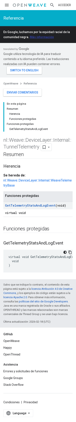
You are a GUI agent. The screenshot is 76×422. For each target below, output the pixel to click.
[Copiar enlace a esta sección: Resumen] (28, 154)
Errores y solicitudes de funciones (25, 371)
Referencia (13, 18)
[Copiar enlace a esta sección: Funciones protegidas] (53, 229)
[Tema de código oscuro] (65, 252)
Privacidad (31, 402)
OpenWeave (10, 83)
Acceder (64, 5)
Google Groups (13, 378)
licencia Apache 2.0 (15, 297)
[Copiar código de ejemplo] (70, 252)
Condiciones (11, 402)
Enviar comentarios (22, 92)
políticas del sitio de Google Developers (43, 301)
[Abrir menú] (7, 5)
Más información (42, 37)
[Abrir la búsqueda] (52, 5)
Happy (7, 347)
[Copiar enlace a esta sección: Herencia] (24, 166)
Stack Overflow (13, 384)
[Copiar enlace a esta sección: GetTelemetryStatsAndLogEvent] (67, 243)
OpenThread (11, 354)
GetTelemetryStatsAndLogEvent (30, 205)
